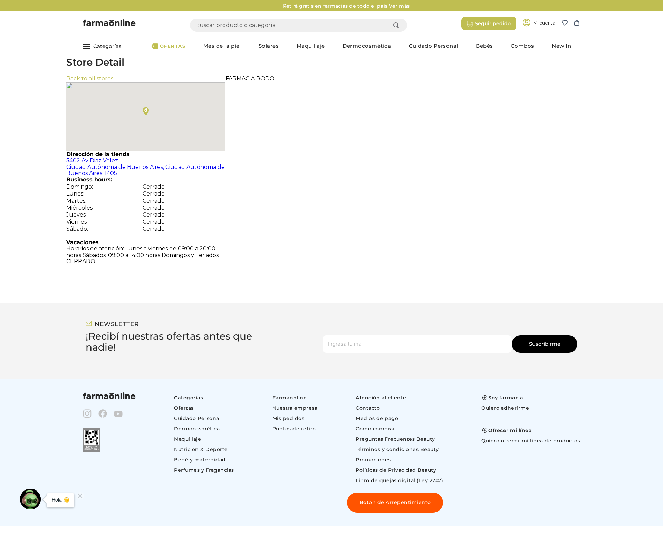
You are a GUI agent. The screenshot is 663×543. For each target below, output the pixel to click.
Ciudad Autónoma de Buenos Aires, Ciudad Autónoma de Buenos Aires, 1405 (145, 167)
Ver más (384, 6)
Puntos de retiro (294, 429)
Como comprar (375, 429)
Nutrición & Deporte (201, 449)
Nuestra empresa (295, 408)
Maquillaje (187, 439)
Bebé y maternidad (200, 460)
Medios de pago (377, 418)
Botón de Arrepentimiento (395, 502)
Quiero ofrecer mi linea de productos (530, 441)
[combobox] (298, 25)
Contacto (368, 408)
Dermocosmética (197, 429)
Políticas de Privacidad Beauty (396, 470)
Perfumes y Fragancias (204, 470)
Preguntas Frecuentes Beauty (395, 439)
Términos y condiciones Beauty (397, 449)
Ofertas (184, 408)
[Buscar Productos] (397, 25)
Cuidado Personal (197, 418)
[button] (567, 23)
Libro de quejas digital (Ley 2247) (399, 480)
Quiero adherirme (505, 408)
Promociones (373, 460)
